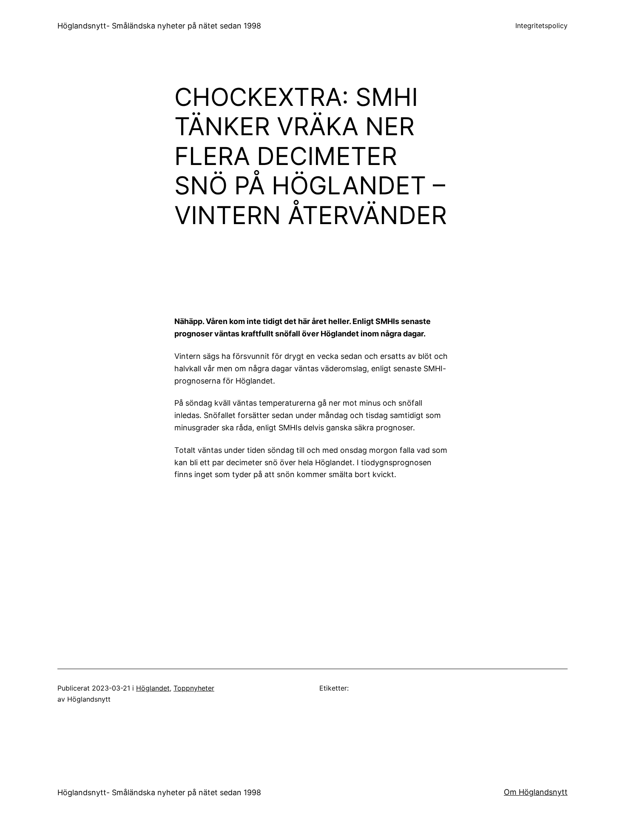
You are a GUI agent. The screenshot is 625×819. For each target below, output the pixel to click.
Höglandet (153, 688)
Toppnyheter (193, 688)
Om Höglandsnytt (536, 792)
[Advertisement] (382, 276)
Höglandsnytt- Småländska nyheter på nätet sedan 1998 (159, 25)
